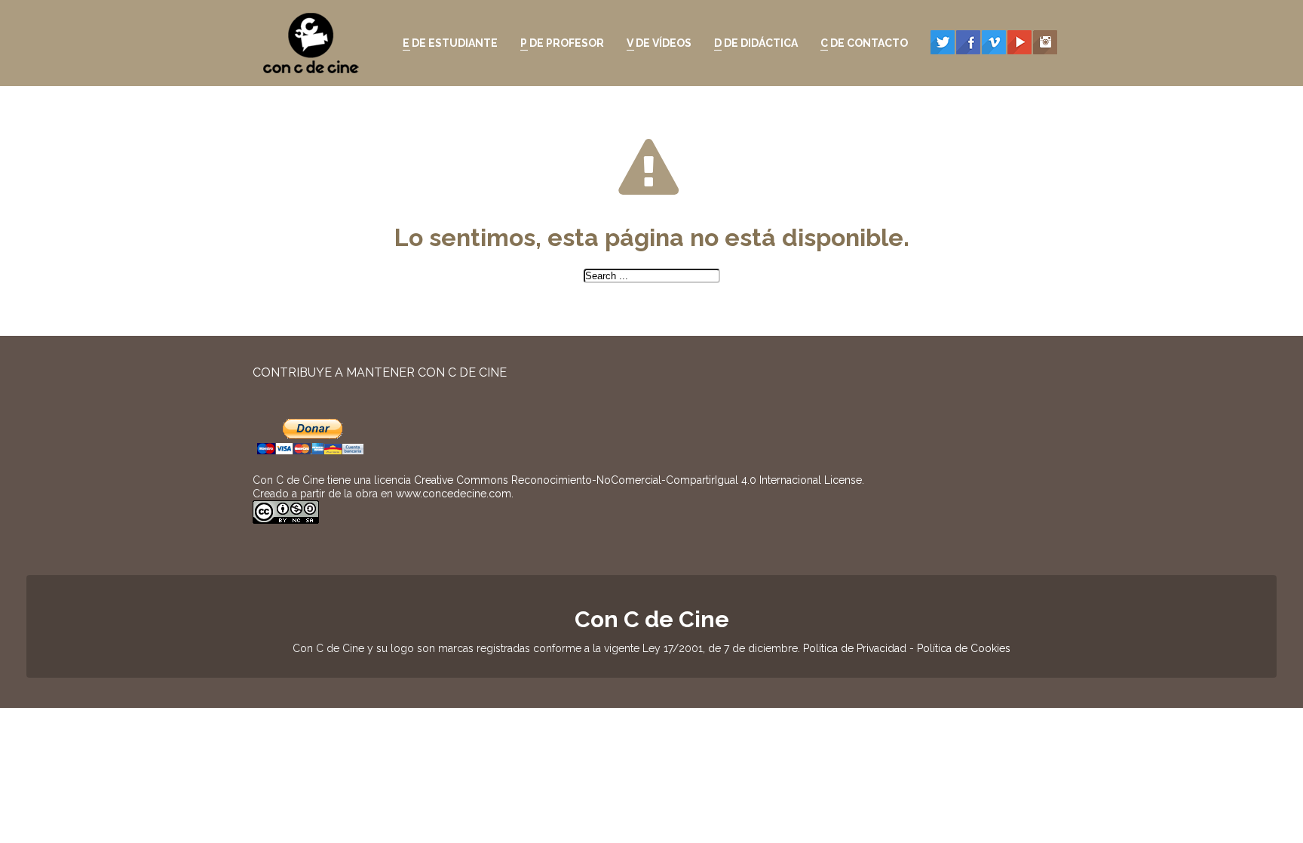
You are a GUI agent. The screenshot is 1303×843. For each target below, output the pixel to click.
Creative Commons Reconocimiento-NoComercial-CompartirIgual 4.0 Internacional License (638, 480)
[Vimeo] (994, 42)
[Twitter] (942, 42)
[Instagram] (1045, 42)
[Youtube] (1019, 42)
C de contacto (860, 45)
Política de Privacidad (854, 648)
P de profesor (558, 45)
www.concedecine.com (453, 494)
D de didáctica (752, 45)
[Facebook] (968, 42)
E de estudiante (446, 45)
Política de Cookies (963, 648)
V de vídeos (655, 45)
